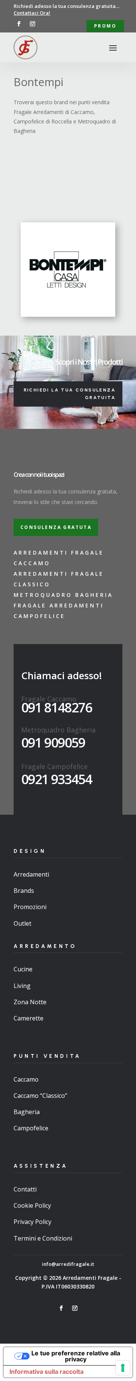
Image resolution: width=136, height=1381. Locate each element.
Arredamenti (31, 874)
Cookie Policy (32, 1205)
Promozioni (30, 907)
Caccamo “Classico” (40, 1095)
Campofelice (31, 1128)
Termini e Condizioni (43, 1238)
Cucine (23, 969)
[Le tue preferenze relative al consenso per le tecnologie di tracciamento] (123, 1368)
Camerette (28, 1018)
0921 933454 (56, 779)
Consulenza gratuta (55, 527)
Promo (105, 26)
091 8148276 (56, 707)
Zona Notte (30, 1002)
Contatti (25, 1189)
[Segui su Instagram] (32, 23)
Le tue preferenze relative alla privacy (75, 1356)
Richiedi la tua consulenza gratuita (70, 393)
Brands (24, 890)
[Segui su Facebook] (19, 23)
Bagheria (27, 1112)
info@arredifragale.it (68, 1264)
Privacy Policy (32, 1222)
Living (22, 986)
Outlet (22, 923)
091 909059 (53, 742)
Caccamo (26, 1079)
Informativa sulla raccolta (46, 1371)
